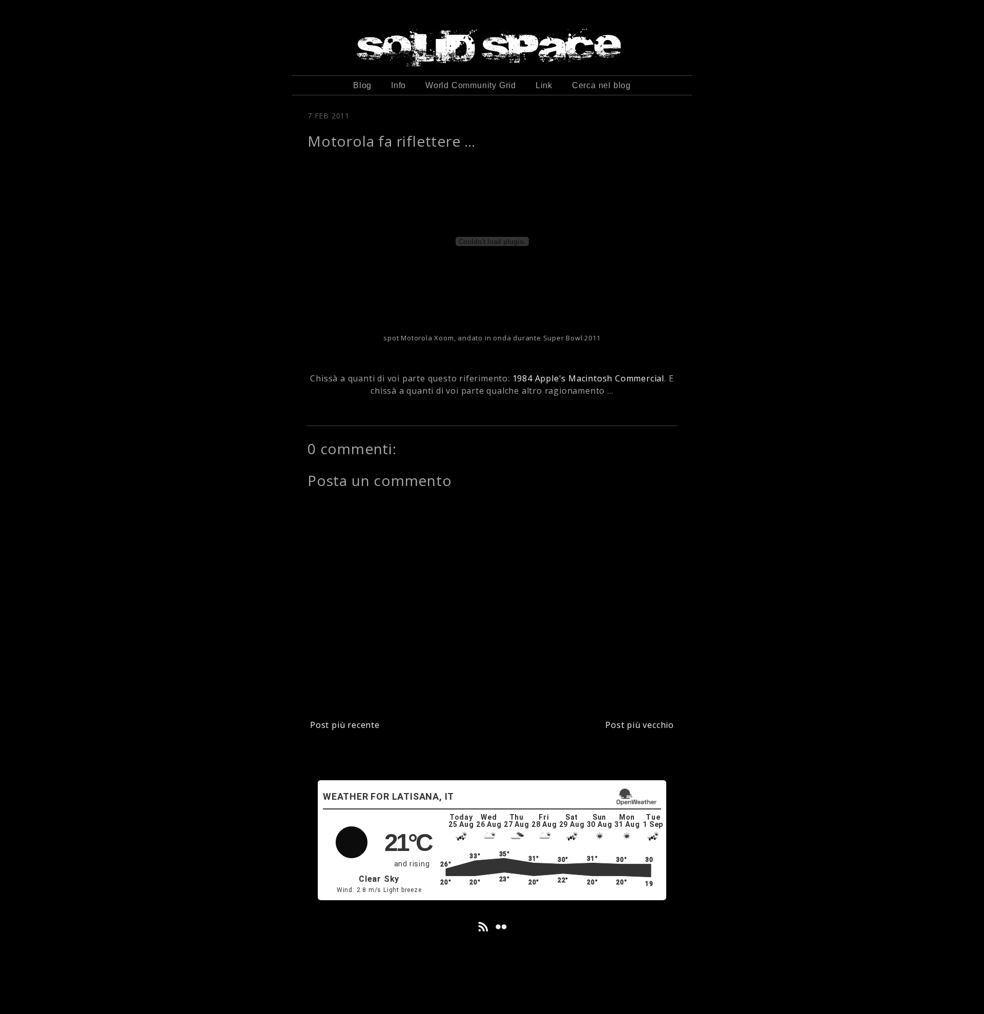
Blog (362, 85)
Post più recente (345, 725)
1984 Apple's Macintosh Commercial (588, 378)
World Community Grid (470, 85)
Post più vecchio (639, 725)
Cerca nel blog (601, 85)
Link (544, 85)
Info (398, 85)
